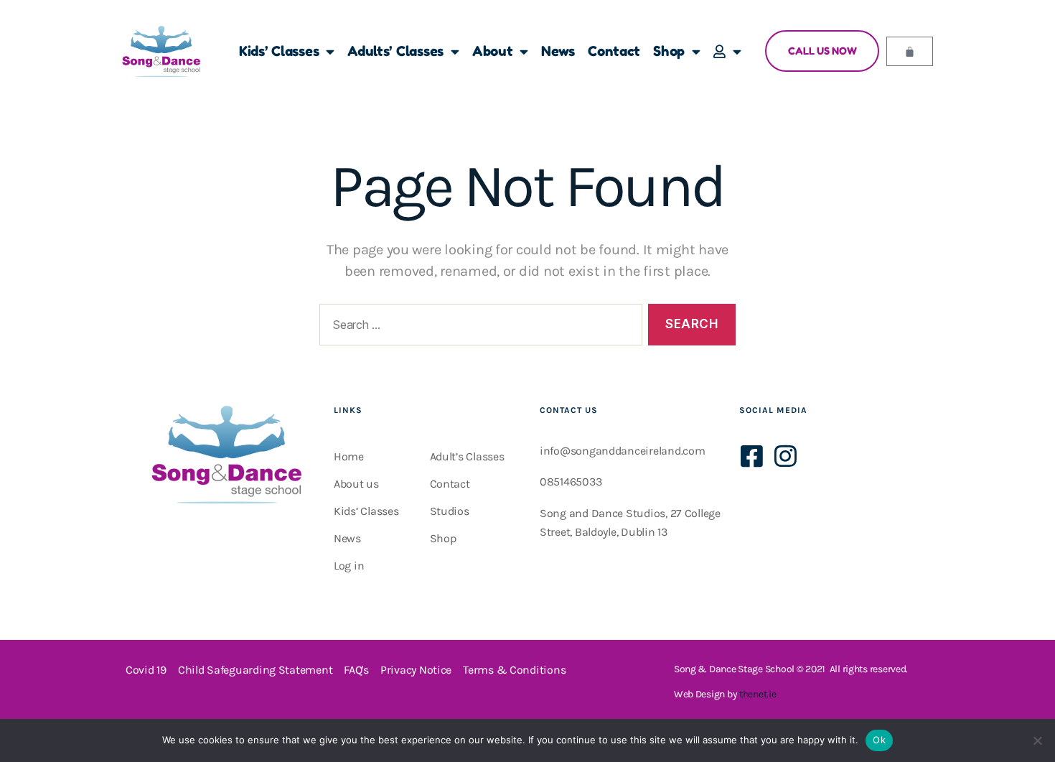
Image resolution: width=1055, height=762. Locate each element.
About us (356, 484)
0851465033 (570, 481)
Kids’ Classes (279, 50)
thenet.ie (758, 694)
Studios (449, 511)
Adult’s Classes (467, 456)
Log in (349, 565)
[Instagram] (784, 455)
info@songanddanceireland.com (622, 450)
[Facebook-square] (751, 455)
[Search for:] (478, 328)
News (558, 50)
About (492, 50)
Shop (669, 50)
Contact (614, 50)
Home (349, 456)
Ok (879, 739)
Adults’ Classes (395, 50)
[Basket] (909, 51)
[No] (1037, 740)
